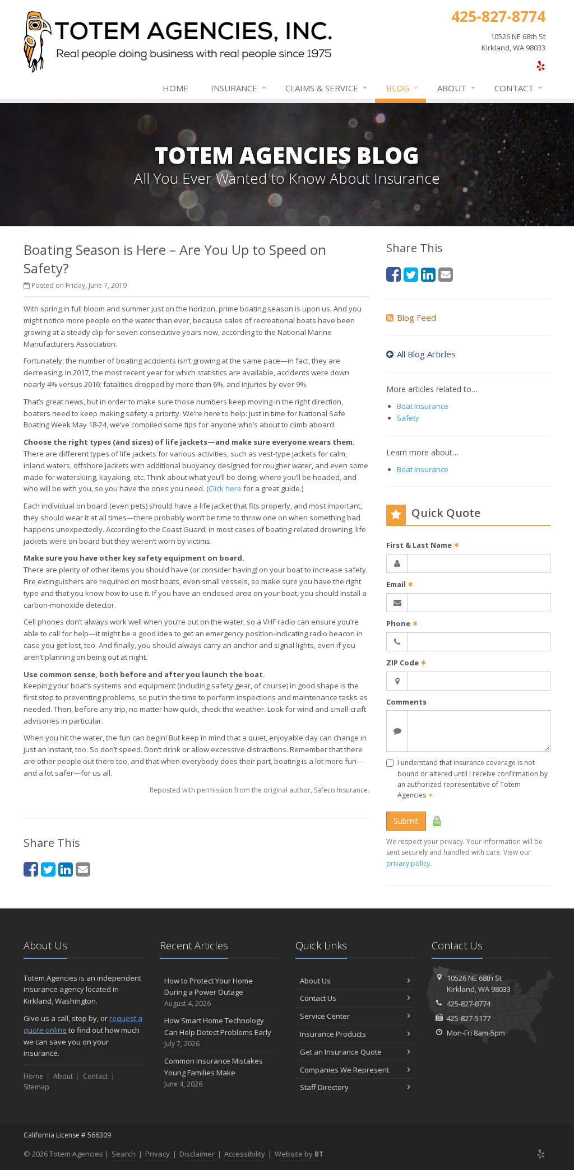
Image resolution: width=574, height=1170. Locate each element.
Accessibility (244, 1154)
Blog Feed (416, 317)
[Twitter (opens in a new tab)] (48, 868)
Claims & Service (326, 88)
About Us (315, 981)
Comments (406, 702)
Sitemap (36, 1087)
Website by (299, 1154)
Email (400, 584)
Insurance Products (333, 1034)
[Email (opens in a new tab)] (83, 868)
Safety (408, 418)
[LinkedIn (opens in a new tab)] (65, 868)
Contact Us (318, 998)
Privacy (157, 1154)
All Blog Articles (426, 354)
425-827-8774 (468, 1004)
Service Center (325, 1016)
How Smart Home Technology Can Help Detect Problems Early (217, 1031)
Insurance (238, 88)
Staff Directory (324, 1087)
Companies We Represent (344, 1070)
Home (175, 88)
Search (124, 1154)
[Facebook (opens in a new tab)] (31, 868)
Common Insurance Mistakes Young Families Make (213, 1072)
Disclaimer (197, 1154)
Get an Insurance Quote (341, 1052)
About (456, 88)
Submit (406, 820)
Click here (225, 488)
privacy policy (408, 863)
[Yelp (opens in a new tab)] (540, 65)
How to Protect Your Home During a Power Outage (208, 992)
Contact (518, 88)
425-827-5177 (468, 1018)
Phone (402, 623)
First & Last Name (423, 545)
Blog (402, 88)
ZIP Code (406, 663)
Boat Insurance (422, 406)
